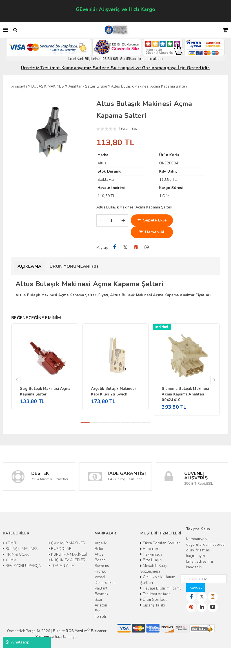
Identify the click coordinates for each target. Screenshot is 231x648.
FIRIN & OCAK (16, 554)
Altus (99, 554)
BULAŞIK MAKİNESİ (21, 548)
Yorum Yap (129, 128)
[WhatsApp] (147, 247)
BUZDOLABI (61, 548)
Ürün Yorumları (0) (74, 266)
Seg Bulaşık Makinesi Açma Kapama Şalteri (45, 391)
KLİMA (10, 560)
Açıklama (29, 266)
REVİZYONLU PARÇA (22, 565)
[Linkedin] (202, 607)
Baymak (101, 594)
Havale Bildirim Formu (161, 588)
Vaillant (101, 588)
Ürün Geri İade (154, 599)
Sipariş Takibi (153, 605)
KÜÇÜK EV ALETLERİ (68, 560)
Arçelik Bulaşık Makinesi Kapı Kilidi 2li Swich (113, 391)
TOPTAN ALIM (62, 565)
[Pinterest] (136, 247)
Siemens (102, 565)
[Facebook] (114, 247)
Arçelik (101, 543)
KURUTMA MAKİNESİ (68, 554)
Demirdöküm (106, 582)
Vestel (100, 577)
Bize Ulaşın (151, 560)
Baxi (98, 599)
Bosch (100, 560)
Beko (99, 548)
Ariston (101, 605)
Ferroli (100, 616)
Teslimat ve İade (156, 594)
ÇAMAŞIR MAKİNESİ (68, 543)
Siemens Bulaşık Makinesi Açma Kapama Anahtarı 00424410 (185, 394)
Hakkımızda (152, 554)
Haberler (150, 548)
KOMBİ (10, 543)
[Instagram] (213, 597)
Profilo (100, 571)
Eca (98, 611)
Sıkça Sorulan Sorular (161, 543)
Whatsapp (19, 642)
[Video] (213, 607)
